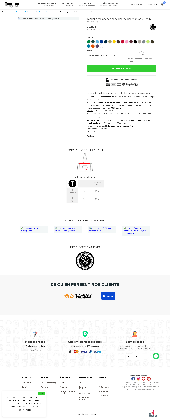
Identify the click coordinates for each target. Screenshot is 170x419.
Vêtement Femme (16, 12)
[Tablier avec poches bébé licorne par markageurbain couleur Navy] (106, 42)
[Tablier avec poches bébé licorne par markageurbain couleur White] (101, 46)
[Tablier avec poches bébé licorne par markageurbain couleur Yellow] (114, 42)
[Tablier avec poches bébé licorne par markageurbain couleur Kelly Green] (89, 42)
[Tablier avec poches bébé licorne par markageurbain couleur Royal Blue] (101, 42)
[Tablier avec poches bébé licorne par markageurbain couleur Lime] (148, 42)
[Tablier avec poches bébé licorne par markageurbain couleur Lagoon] (97, 42)
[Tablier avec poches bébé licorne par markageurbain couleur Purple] (97, 46)
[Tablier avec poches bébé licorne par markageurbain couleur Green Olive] (152, 42)
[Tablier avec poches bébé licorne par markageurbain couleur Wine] (131, 42)
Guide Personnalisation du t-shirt (67, 392)
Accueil (4, 12)
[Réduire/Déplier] (156, 356)
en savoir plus (25, 410)
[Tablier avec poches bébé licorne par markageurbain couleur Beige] (110, 42)
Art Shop (67, 4)
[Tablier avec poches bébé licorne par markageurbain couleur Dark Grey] (144, 42)
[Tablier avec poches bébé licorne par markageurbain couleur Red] (122, 42)
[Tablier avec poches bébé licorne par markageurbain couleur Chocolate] (118, 42)
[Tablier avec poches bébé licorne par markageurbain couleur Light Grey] (139, 42)
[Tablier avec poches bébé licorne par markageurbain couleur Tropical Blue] (89, 46)
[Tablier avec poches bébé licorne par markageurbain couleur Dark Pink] (127, 42)
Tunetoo (62, 383)
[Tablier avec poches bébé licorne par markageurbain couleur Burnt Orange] (93, 46)
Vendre (87, 4)
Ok (41, 393)
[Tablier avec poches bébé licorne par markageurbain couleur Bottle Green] (93, 42)
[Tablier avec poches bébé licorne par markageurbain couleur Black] (135, 42)
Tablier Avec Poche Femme (47, 12)
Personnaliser (47, 4)
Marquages (64, 387)
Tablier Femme (30, 12)
